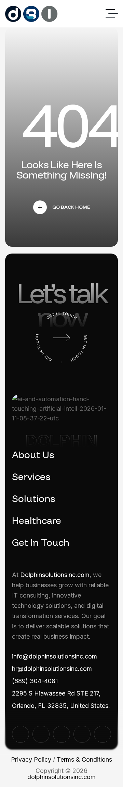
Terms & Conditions (84, 759)
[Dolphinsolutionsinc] (31, 14)
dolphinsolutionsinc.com (61, 776)
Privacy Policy (31, 759)
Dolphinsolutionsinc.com (55, 574)
